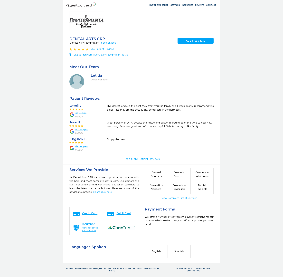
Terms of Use (203, 268)
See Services (108, 42)
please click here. (102, 192)
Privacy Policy (184, 268)
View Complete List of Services (179, 198)
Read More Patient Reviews (141, 159)
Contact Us (193, 271)
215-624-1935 (195, 41)
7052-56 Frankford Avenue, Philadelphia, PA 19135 (100, 54)
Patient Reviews (102, 49)
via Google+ (81, 113)
